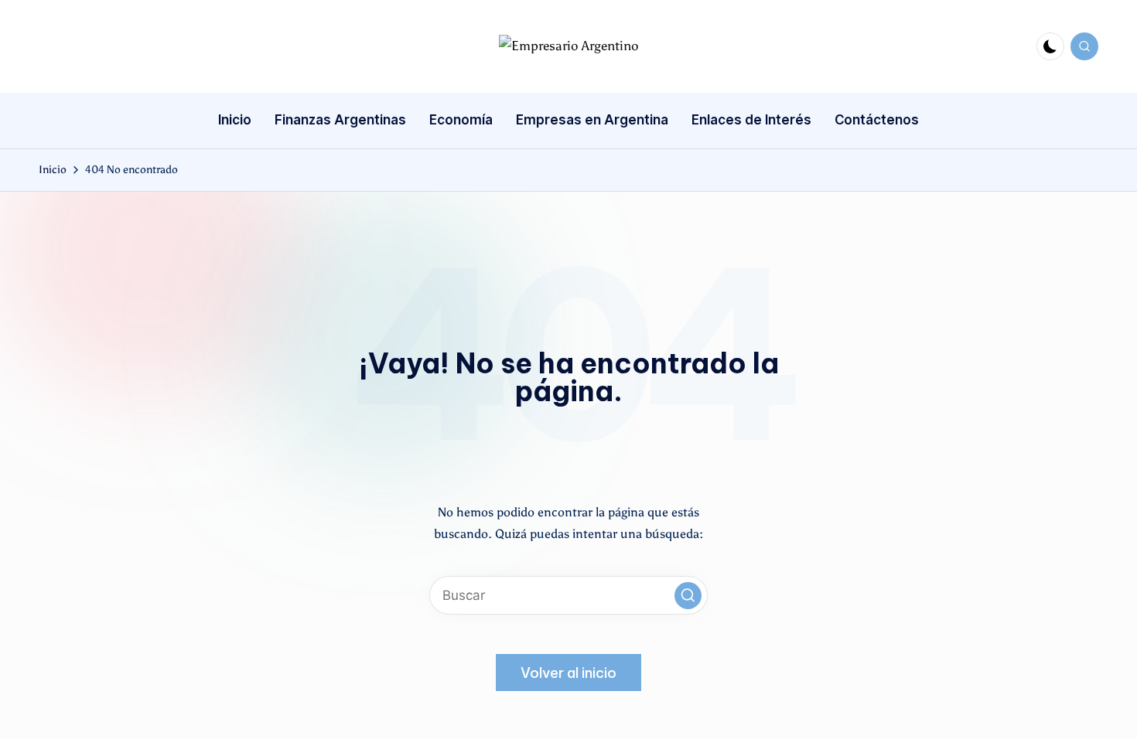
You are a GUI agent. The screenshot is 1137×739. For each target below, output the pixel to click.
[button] (688, 595)
